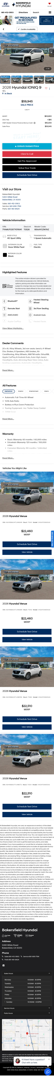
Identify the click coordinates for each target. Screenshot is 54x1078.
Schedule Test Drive (27, 175)
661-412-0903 (14, 203)
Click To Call (27, 154)
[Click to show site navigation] (50, 12)
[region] (27, 121)
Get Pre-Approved (27, 161)
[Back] (3, 29)
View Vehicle (27, 552)
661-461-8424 (13, 209)
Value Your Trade (27, 168)
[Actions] (49, 89)
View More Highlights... (13, 328)
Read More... (8, 370)
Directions (23, 12)
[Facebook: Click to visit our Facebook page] (3, 966)
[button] (27, 53)
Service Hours (9, 1008)
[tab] (8, 391)
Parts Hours (8, 1013)
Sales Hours (8, 974)
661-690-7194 (15, 206)
